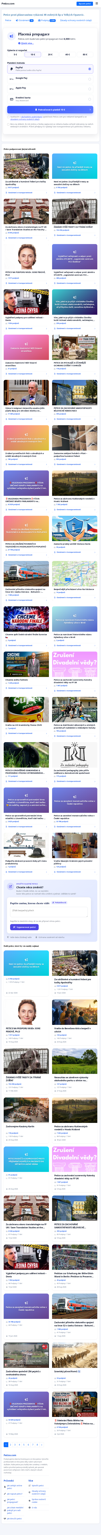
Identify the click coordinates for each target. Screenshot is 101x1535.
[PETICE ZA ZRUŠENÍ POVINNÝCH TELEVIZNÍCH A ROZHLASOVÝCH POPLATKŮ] (26, 537)
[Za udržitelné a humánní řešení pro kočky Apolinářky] (26, 174)
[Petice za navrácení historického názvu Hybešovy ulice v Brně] (74, 627)
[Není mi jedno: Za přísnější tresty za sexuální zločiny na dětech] (74, 174)
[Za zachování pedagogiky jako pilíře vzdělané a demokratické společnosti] (74, 763)
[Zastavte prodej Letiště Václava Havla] (74, 535)
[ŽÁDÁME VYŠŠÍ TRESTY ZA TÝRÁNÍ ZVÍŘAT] (74, 218)
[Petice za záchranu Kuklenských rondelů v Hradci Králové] (74, 491)
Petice (8, 20)
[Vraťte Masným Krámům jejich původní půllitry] (74, 854)
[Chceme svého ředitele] (26, 671)
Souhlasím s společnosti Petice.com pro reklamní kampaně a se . (48, 117)
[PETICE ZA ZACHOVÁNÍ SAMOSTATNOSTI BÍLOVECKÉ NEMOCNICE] (74, 401)
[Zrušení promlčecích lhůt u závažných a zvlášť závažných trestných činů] (26, 446)
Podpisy (48, 20)
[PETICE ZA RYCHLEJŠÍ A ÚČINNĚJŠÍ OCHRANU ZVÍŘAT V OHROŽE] (74, 356)
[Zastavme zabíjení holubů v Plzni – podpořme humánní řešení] (74, 446)
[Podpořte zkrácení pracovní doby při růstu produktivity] (26, 854)
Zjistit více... (27, 43)
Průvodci (9, 1480)
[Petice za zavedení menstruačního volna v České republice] (74, 808)
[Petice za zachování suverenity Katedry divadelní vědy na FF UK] (74, 673)
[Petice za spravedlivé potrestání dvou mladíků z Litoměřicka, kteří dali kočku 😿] (26, 808)
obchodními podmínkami (31, 116)
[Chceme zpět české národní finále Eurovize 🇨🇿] (26, 627)
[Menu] (96, 3)
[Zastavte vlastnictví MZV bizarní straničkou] (26, 356)
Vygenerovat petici (26, 927)
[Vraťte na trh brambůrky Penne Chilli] (26, 716)
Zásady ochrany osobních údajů (76, 20)
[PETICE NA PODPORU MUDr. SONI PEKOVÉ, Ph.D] (26, 265)
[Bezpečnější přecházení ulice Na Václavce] (74, 580)
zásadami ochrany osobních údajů (24, 119)
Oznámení (25, 20)
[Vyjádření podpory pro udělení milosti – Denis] (26, 310)
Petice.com (8, 3)
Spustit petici (85, 4)
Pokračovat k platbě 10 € (51, 109)
